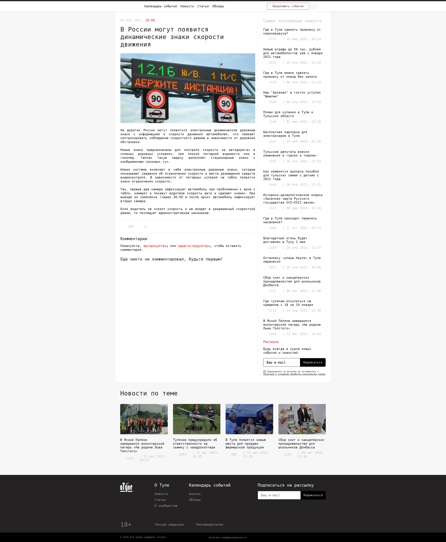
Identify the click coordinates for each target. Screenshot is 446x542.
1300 (272, 228)
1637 (272, 141)
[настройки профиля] (322, 6)
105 (131, 226)
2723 (272, 82)
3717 (272, 39)
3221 (272, 62)
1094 (182, 454)
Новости (187, 6)
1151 (288, 454)
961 (234, 454)
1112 (272, 310)
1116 (129, 458)
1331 (272, 208)
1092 (272, 334)
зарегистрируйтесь (194, 246)
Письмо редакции (169, 524)
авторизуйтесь (155, 246)
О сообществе (166, 505)
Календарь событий (160, 6)
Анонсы (195, 494)
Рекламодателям (209, 524)
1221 (272, 267)
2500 (272, 102)
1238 (272, 247)
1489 (272, 184)
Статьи (203, 6)
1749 (272, 122)
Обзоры (218, 6)
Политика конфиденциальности (227, 537)
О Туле (162, 485)
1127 (272, 291)
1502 (272, 161)
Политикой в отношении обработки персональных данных (294, 374)
